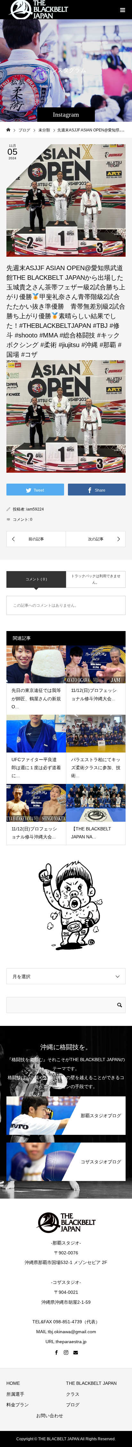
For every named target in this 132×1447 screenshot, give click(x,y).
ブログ (72, 1404)
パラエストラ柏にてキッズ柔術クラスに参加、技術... (95, 767)
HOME (13, 1383)
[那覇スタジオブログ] (66, 1097)
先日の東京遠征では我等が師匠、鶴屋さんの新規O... (36, 698)
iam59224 (35, 509)
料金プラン (17, 1404)
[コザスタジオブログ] (66, 1144)
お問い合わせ (49, 1415)
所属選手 (15, 1394)
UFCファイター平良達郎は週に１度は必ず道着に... (36, 767)
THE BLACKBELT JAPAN (91, 1383)
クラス (72, 1394)
